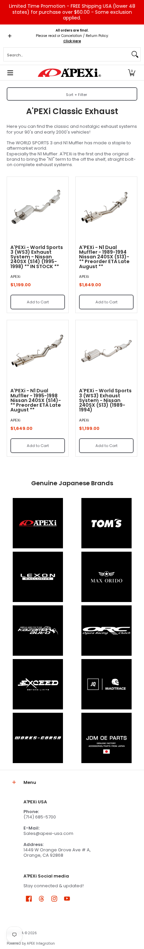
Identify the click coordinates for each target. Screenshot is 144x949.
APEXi (15, 276)
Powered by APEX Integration (31, 943)
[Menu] (10, 72)
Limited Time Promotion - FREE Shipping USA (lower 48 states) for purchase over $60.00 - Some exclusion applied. (72, 12)
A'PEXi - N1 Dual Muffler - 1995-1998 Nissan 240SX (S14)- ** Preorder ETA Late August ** (35, 400)
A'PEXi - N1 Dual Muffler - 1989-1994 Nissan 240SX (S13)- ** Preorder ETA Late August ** (104, 257)
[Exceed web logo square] (38, 684)
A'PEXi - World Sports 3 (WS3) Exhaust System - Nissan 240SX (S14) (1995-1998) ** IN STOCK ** (36, 257)
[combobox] (67, 54)
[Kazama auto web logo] (38, 630)
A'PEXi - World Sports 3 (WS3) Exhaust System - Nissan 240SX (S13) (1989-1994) (105, 400)
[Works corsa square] (38, 738)
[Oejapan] (106, 738)
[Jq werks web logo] (106, 684)
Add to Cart (38, 302)
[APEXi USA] (69, 72)
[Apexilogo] (38, 523)
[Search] (135, 54)
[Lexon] (38, 577)
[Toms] (106, 523)
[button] (131, 72)
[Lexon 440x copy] (106, 577)
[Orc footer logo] (106, 630)
